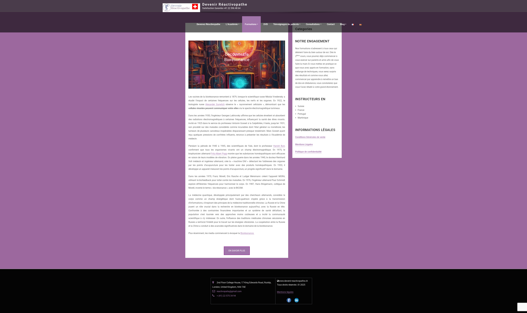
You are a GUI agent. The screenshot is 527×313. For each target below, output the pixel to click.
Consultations (313, 24)
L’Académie (232, 24)
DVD (266, 24)
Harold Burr (279, 146)
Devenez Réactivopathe (208, 24)
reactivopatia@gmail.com (229, 291)
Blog (342, 24)
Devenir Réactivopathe (224, 4)
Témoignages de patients (286, 24)
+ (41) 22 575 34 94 (226, 295)
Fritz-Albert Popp (219, 153)
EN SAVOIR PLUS (237, 250)
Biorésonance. (247, 233)
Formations (251, 24)
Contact (331, 24)
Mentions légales (285, 292)
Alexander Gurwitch (215, 104)
